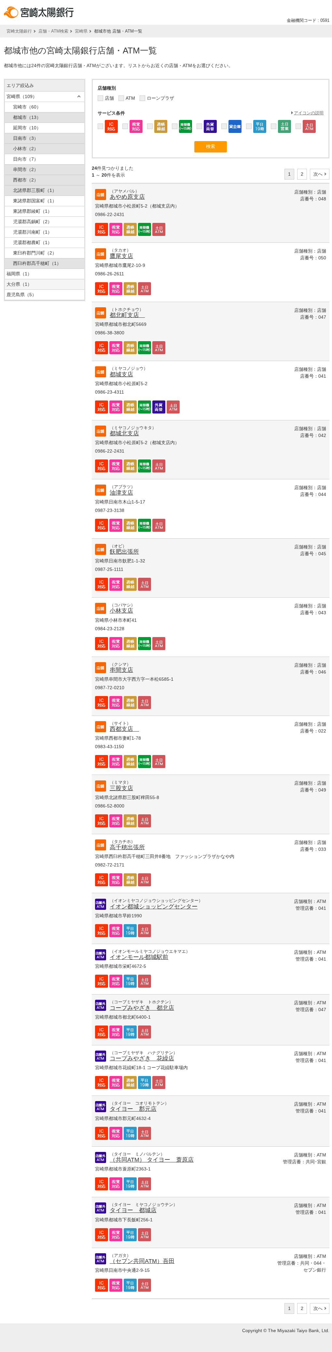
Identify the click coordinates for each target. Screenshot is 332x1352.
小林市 (25, 148)
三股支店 (121, 788)
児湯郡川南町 (32, 232)
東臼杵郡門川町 (35, 252)
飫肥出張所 (124, 551)
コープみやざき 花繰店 (142, 1058)
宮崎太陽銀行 (19, 31)
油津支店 (121, 492)
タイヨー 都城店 (133, 1210)
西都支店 (124, 729)
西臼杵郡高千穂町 (37, 263)
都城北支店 (124, 433)
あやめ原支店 (127, 197)
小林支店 (121, 610)
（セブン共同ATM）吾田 (142, 1261)
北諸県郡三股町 (35, 190)
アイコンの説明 (309, 112)
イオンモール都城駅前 (139, 957)
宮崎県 (81, 31)
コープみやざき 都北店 (142, 1008)
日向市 (25, 159)
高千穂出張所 (127, 847)
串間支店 (121, 670)
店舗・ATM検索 (53, 31)
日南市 (25, 138)
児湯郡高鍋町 (32, 221)
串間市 (25, 169)
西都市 (25, 179)
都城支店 (121, 374)
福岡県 (19, 273)
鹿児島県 (21, 294)
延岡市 (27, 127)
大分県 (19, 284)
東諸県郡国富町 (35, 200)
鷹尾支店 (121, 256)
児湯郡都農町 (32, 242)
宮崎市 (27, 106)
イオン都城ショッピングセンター (154, 906)
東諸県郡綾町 (32, 211)
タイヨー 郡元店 (133, 1109)
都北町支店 (127, 315)
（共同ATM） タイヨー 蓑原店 (152, 1159)
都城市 (27, 117)
